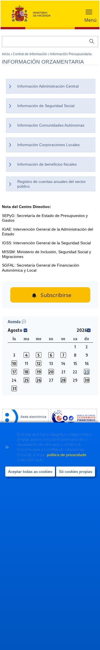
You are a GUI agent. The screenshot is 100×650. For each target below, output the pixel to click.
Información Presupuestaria (71, 54)
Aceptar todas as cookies (30, 471)
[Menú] (89, 13)
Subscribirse (56, 295)
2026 (82, 330)
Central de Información (30, 54)
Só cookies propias (75, 471)
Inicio (6, 54)
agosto (15, 330)
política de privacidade (66, 455)
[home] (25, 418)
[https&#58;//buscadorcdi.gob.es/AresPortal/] (74, 418)
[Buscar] (90, 40)
